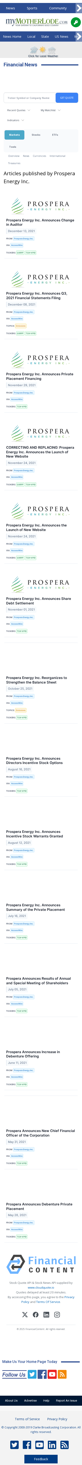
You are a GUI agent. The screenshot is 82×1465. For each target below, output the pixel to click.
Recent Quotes (16, 110)
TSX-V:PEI (30, 252)
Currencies (39, 156)
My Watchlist (48, 110)
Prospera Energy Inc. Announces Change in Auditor (40, 222)
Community (58, 8)
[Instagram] (57, 1315)
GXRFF (20, 252)
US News (61, 36)
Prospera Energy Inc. (23, 238)
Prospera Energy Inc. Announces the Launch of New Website (36, 527)
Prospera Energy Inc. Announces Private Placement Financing (39, 376)
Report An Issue (66, 1400)
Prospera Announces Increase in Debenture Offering (33, 1054)
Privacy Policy (57, 1419)
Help (46, 1400)
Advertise (30, 1400)
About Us (11, 1400)
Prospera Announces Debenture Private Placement (39, 1206)
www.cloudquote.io (41, 1287)
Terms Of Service (48, 1302)
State (45, 36)
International (57, 156)
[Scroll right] (79, 8)
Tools (12, 146)
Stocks (36, 134)
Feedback (41, 1459)
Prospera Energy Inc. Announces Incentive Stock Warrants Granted (34, 833)
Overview (13, 156)
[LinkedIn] (46, 1315)
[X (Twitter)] (25, 1315)
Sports (32, 8)
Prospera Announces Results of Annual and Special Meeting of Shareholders (38, 980)
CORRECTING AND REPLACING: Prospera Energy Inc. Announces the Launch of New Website (40, 452)
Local (31, 36)
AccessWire (17, 245)
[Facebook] (35, 1315)
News (10, 8)
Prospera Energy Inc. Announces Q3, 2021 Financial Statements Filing (36, 295)
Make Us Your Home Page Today (29, 1362)
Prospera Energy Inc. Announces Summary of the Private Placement (35, 907)
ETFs (55, 134)
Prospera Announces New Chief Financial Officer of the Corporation (40, 1133)
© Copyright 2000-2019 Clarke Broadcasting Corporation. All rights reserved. (41, 1429)
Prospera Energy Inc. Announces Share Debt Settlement (38, 600)
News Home (12, 36)
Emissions (21, 326)
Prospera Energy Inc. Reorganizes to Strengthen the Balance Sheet (36, 680)
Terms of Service (27, 1419)
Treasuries (14, 163)
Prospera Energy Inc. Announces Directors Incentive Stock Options (34, 760)
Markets (14, 134)
